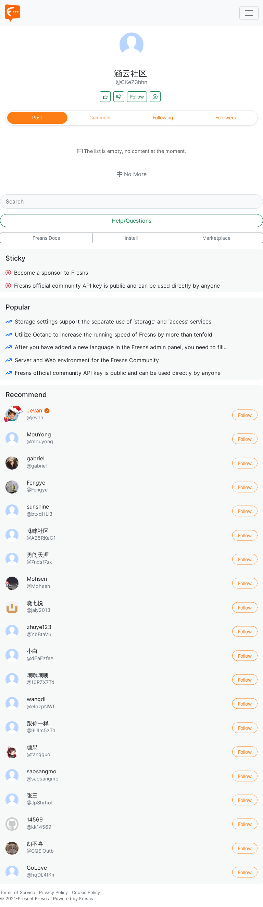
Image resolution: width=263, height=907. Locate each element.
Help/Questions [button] (131, 220)
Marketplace (216, 238)
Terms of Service (17, 892)
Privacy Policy (53, 892)
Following (163, 117)
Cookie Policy (86, 892)
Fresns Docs (46, 238)
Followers (225, 117)
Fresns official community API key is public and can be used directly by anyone (116, 285)
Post (37, 117)
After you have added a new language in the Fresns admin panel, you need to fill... (120, 347)
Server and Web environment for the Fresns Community (86, 360)
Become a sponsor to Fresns (50, 272)
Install (131, 238)
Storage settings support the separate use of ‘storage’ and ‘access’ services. (113, 321)
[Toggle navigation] (249, 13)
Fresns (86, 898)
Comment (100, 117)
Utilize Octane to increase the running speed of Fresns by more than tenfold (112, 334)
